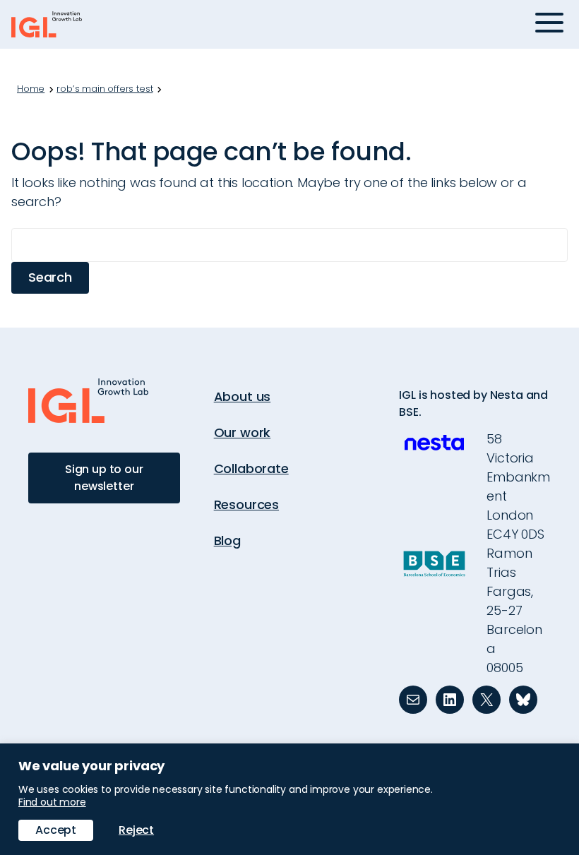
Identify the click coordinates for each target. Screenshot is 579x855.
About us (242, 396)
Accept (55, 830)
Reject (136, 830)
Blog (227, 540)
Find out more (52, 802)
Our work (242, 432)
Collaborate (251, 468)
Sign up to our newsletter (104, 477)
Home (30, 89)
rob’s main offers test (104, 89)
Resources (246, 504)
